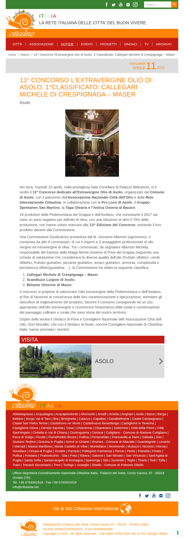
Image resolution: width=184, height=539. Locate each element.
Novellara (19, 451)
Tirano (142, 460)
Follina (84, 437)
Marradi (19, 446)
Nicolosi (148, 446)
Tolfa (161, 460)
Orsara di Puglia (40, 451)
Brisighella (68, 419)
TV (146, 44)
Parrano (73, 451)
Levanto (164, 442)
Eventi (87, 44)
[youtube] (121, 4)
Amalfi (102, 414)
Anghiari (127, 414)
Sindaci (130, 44)
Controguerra (79, 432)
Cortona (97, 432)
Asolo (140, 414)
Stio (106, 460)
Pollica (17, 455)
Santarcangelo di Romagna (63, 460)
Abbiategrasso (23, 414)
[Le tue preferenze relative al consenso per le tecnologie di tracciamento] (177, 532)
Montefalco (98, 446)
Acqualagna (44, 414)
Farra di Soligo (23, 437)
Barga (161, 414)
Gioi (159, 437)
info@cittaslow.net (26, 487)
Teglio (131, 460)
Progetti (108, 44)
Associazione (41, 44)
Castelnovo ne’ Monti (65, 423)
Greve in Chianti (77, 442)
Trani (16, 465)
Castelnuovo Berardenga (101, 423)
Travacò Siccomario (36, 465)
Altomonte (87, 414)
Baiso (151, 414)
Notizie (67, 44)
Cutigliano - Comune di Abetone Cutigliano (136, 432)
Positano (31, 455)
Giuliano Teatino (24, 442)
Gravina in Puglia (50, 442)
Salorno (97, 455)
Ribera (84, 455)
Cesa (70, 428)
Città (17, 44)
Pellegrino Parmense (97, 451)
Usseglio (83, 465)
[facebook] (107, 4)
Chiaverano (103, 428)
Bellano (18, 419)
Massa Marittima (40, 446)
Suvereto (117, 460)
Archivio (164, 44)
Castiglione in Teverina (137, 423)
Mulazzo (134, 446)
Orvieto (60, 451)
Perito (131, 451)
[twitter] (114, 4)
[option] (92, 143)
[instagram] (136, 4)
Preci (73, 455)
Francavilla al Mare (125, 437)
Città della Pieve (142, 428)
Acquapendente (66, 414)
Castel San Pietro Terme (30, 423)
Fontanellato (100, 437)
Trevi (57, 465)
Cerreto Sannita (52, 428)
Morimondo (117, 446)
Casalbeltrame (119, 419)
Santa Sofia (32, 460)
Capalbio (99, 419)
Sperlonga (93, 460)
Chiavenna (84, 428)
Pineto (156, 451)
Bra (55, 419)
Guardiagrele (146, 442)
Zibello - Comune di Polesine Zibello (118, 465)
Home (12, 54)
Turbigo (68, 465)
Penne (119, 451)
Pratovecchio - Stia (53, 455)
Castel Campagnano (147, 419)
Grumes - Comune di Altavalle (113, 442)
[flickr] (128, 4)
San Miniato (114, 455)
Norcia (161, 446)
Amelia (114, 414)
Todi (153, 460)
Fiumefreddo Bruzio (62, 437)
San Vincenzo (136, 455)
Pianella (144, 451)
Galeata (147, 437)
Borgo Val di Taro (38, 419)
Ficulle (41, 437)
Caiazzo (84, 419)
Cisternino (121, 428)
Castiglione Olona (25, 428)
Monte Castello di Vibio (71, 446)
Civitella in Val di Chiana (50, 432)
